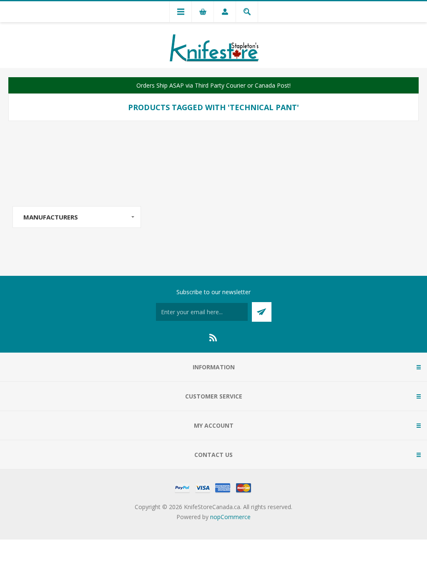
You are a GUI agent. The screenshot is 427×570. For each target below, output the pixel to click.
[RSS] (213, 337)
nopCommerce (230, 517)
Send (261, 312)
